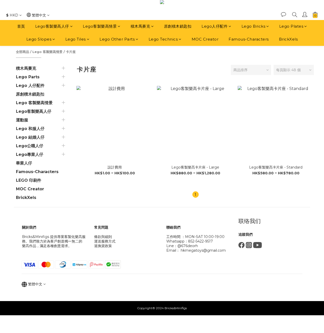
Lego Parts (27, 77)
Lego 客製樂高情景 (47, 52)
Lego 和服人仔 (30, 128)
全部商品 (22, 52)
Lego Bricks (253, 26)
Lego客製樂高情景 (100, 26)
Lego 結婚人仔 (30, 137)
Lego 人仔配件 (30, 85)
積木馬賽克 (140, 26)
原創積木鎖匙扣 (178, 26)
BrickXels (288, 39)
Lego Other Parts (117, 39)
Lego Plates (291, 26)
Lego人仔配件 (214, 26)
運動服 (22, 120)
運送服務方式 (104, 241)
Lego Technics (163, 39)
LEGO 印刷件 (28, 180)
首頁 (21, 26)
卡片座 (71, 52)
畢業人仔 (24, 163)
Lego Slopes (39, 39)
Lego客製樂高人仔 (52, 26)
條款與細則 (103, 236)
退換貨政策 (103, 246)
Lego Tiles (75, 39)
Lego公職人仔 (29, 145)
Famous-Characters (249, 39)
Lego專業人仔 (29, 154)
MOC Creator (205, 39)
